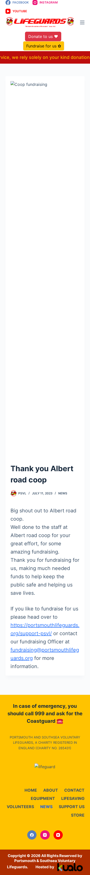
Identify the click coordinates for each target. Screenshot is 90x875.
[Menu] (82, 22)
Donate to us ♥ (43, 36)
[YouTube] (58, 835)
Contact (74, 790)
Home (30, 790)
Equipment (43, 798)
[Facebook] (32, 835)
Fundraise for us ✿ (43, 45)
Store (77, 815)
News (62, 493)
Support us (71, 806)
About (50, 790)
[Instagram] (45, 835)
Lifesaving (72, 798)
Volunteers (20, 806)
